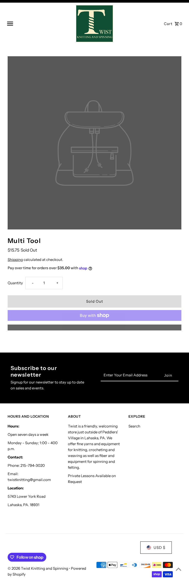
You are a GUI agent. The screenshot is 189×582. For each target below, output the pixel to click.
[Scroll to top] (178, 569)
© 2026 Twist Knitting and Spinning (38, 568)
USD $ (159, 547)
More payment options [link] (94, 327)
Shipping (15, 259)
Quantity (15, 283)
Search (134, 426)
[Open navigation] (39, 23)
